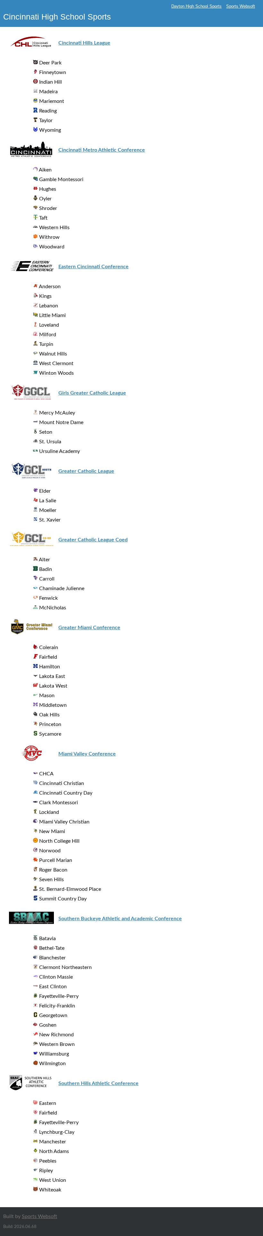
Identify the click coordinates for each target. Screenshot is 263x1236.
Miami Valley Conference (87, 753)
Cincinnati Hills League (84, 43)
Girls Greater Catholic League (92, 393)
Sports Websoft (240, 6)
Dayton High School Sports (196, 6)
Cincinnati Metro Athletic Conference (101, 150)
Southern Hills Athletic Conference (98, 1083)
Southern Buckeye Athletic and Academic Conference (120, 918)
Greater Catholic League (86, 471)
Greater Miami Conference (89, 627)
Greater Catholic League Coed (93, 539)
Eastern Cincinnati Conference (93, 266)
